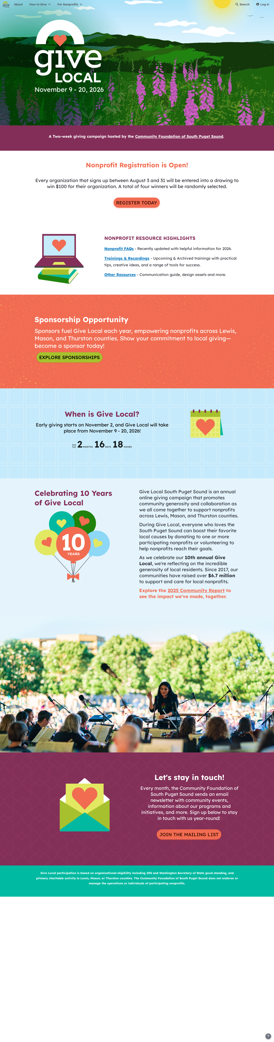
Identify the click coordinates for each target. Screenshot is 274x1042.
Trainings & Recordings (126, 258)
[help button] (268, 1036)
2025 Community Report (196, 590)
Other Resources (120, 274)
